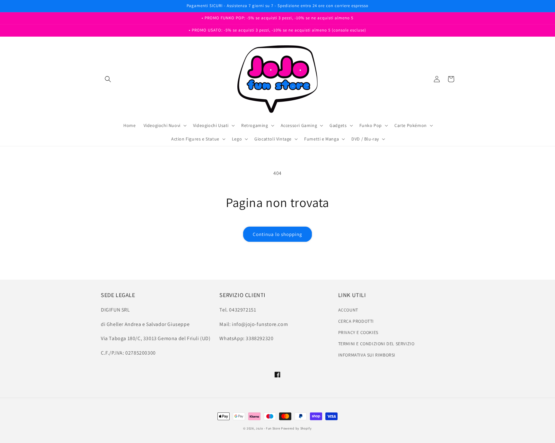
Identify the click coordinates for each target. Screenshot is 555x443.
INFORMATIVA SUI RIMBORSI (366, 355)
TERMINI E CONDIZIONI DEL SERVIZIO (376, 344)
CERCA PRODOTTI (356, 321)
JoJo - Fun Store (268, 428)
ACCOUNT (348, 310)
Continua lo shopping (277, 234)
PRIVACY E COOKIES (358, 332)
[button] (108, 79)
